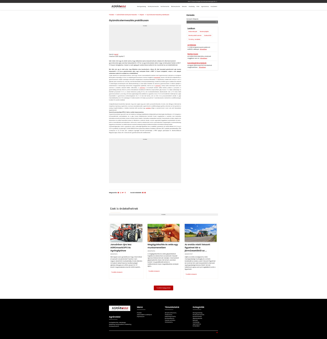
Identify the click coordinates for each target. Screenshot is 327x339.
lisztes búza (192, 54)
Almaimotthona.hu (170, 313)
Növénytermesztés (153, 6)
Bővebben (203, 49)
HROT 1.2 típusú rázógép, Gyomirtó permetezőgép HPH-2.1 (202, 1)
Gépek (141, 15)
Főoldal (111, 15)
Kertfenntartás (165, 6)
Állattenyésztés (175, 6)
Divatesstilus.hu (169, 318)
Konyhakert (214, 6)
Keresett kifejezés (192, 19)
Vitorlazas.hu (169, 322)
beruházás (157, 77)
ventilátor (148, 108)
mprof (116, 54)
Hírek (197, 6)
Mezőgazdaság (141, 6)
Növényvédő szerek (194, 35)
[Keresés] (216, 22)
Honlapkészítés (113, 322)
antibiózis (191, 45)
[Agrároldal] (118, 6)
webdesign (122, 322)
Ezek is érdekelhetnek (124, 209)
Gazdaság (192, 6)
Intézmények (192, 32)
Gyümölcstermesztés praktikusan (157, 15)
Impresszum (141, 316)
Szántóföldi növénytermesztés (126, 15)
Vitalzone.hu (168, 315)
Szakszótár (207, 35)
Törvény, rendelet (194, 39)
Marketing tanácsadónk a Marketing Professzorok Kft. (120, 325)
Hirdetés (145, 25)
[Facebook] (118, 193)
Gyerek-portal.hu (170, 320)
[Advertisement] (145, 38)
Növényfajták (204, 32)
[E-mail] (121, 193)
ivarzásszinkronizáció (196, 63)
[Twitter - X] (123, 193)
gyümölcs (158, 85)
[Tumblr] (125, 193)
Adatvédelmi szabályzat (144, 315)
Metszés (184, 6)
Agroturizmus (205, 6)
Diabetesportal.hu (170, 316)
